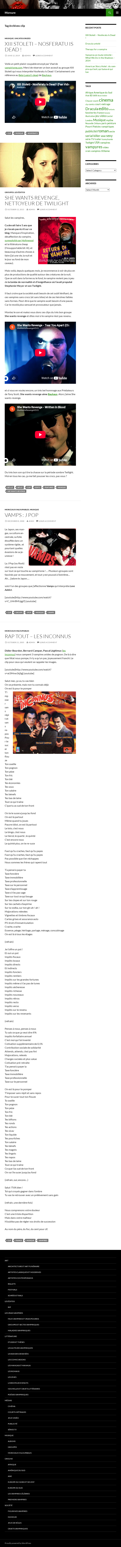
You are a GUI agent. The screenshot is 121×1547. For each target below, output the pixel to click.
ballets (11, 1284)
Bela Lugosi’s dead (28, 75)
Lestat (110, 116)
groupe (19, 612)
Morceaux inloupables (17, 509)
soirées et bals (15, 1295)
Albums (11, 1441)
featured (49, 487)
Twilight (89, 142)
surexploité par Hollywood (19, 240)
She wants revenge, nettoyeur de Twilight (37, 200)
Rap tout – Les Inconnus (38, 636)
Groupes (9, 192)
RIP (9, 1307)
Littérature (11, 1336)
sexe (103, 136)
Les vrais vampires (14, 1313)
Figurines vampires (17, 1511)
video (106, 147)
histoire (107, 113)
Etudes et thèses (16, 1342)
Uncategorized (22, 38)
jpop (29, 612)
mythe (109, 120)
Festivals (12, 1289)
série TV (89, 139)
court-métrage (102, 104)
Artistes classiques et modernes (24, 1272)
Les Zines (12, 1377)
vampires (43, 1240)
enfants (112, 109)
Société (8, 1505)
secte (112, 131)
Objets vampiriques (18, 1528)
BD (91, 95)
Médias (8, 1400)
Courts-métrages (17, 1412)
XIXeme (105, 150)
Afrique (89, 92)
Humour (12, 1517)
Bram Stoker (102, 96)
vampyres (93, 146)
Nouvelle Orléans (93, 123)
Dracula (91, 108)
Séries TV (12, 1429)
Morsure (10, 12)
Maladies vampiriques (19, 1330)
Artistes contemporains (20, 1278)
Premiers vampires (17, 1499)
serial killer (92, 136)
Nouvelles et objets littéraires (24, 1389)
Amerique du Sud (103, 92)
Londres (89, 120)
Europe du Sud (15, 1488)
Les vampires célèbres (19, 1493)
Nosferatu (33, 133)
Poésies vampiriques (103, 126)
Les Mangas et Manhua (19, 1365)
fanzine (89, 112)
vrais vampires (93, 151)
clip (9, 133)
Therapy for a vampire (96, 49)
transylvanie (107, 139)
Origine (9, 1459)
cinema (106, 100)
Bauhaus (46, 75)
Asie (87, 95)
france (18, 1240)
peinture (111, 123)
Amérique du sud (16, 1470)
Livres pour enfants (18, 1383)
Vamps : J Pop (21, 515)
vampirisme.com (13, 67)
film (95, 113)
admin (27, 55)
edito (37, 487)
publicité (91, 131)
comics (92, 104)
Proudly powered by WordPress (18, 1543)
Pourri (88, 126)
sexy (109, 136)
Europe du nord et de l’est (21, 1482)
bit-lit (10, 487)
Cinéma (11, 1406)
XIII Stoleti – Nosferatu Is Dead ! (39, 46)
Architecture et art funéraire (23, 1266)
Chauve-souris (91, 101)
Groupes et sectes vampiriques (23, 1324)
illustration (90, 116)
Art (6, 1260)
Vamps (51, 612)
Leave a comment (44, 55)
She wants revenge (16, 491)
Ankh (31, 521)
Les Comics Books (17, 1359)
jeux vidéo (13, 1418)
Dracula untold (92, 43)
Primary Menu (117, 12)
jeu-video (100, 116)
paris (104, 123)
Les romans (13, 1371)
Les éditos (20, 192)
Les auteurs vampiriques (20, 1348)
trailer (98, 139)
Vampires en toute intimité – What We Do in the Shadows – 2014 (100, 58)
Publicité (12, 1424)
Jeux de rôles (14, 1523)
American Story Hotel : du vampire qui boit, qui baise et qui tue (100, 69)
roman (103, 130)
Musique (9, 38)
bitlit (20, 487)
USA (97, 142)
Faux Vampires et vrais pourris (23, 1319)
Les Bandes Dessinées (18, 1354)
